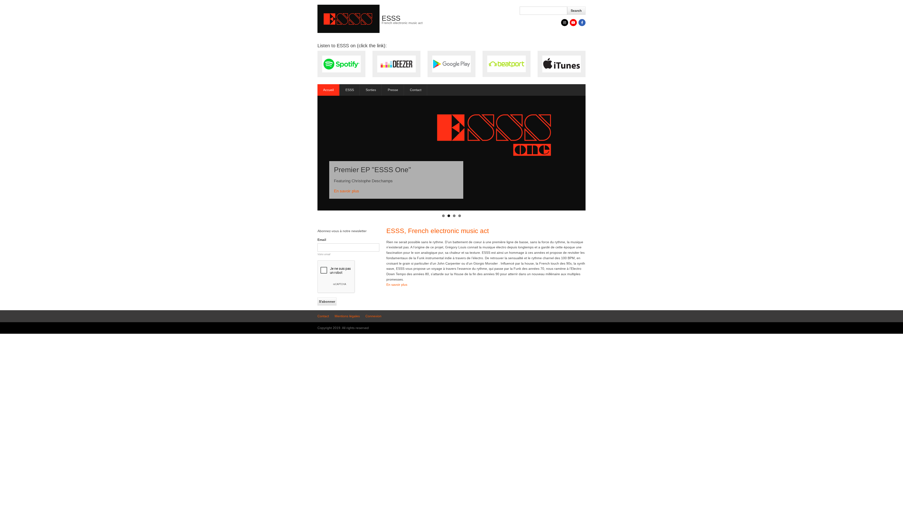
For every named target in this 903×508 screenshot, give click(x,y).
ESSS (391, 18)
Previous (310, 153)
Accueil (328, 90)
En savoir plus (346, 191)
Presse (393, 90)
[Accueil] (348, 18)
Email (321, 240)
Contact (415, 90)
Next (592, 153)
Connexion (373, 316)
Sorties (371, 90)
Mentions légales (347, 316)
